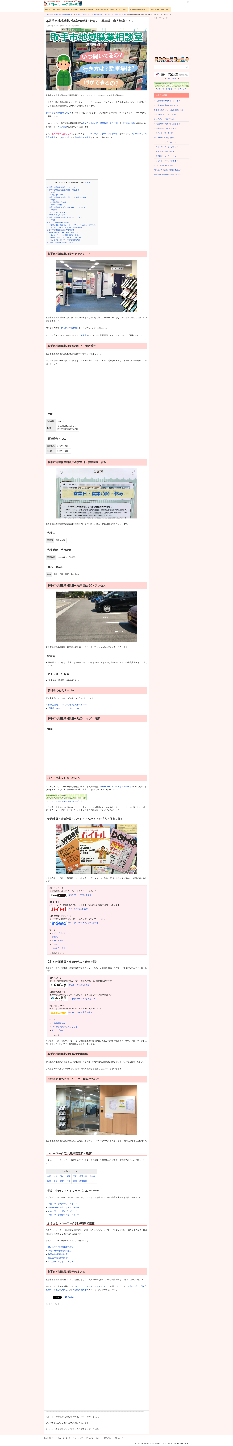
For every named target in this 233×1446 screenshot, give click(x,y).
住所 (52, 192)
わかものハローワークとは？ (166, 151)
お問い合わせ (118, 1438)
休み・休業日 (56, 205)
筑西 (68, 1176)
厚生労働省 (171, 79)
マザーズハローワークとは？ (166, 147)
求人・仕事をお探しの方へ (58, 222)
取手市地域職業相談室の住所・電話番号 (63, 190)
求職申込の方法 (102, 9)
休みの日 (94, 123)
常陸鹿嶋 (83, 1181)
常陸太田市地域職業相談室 (59, 1251)
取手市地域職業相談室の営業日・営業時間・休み (66, 197)
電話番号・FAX (56, 195)
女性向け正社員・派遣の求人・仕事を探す (66, 227)
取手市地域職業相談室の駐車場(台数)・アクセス (66, 207)
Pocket (71, 1297)
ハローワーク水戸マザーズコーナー (63, 1204)
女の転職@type (58, 1023)
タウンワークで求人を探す (80, 895)
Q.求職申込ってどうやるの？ (165, 115)
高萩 (62, 1181)
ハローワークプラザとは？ (165, 142)
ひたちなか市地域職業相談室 (60, 1247)
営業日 (85, 123)
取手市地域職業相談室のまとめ (60, 242)
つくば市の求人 (64, 137)
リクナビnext (57, 1030)
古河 (68, 1181)
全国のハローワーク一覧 (163, 133)
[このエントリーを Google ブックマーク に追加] (66, 1297)
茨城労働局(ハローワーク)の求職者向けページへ (69, 705)
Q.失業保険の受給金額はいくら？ (167, 105)
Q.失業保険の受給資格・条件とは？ (167, 101)
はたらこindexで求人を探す (80, 1012)
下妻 (75, 1176)
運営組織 (107, 1438)
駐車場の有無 (129, 123)
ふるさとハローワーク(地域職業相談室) (65, 240)
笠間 (55, 1176)
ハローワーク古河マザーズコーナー (63, 1211)
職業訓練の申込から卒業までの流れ (167, 174)
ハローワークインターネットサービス (103, 134)
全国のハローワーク (52, 9)
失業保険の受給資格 (70, 9)
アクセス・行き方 (57, 212)
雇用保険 (50, 113)
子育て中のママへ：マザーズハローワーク (66, 237)
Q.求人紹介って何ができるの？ (166, 119)
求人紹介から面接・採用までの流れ (167, 170)
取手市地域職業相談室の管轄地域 (60, 230)
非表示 (87, 182)
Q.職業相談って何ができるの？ (166, 128)
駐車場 (53, 210)
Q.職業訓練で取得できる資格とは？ (167, 124)
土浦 (55, 1181)
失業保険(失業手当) (63, 113)
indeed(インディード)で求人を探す (83, 923)
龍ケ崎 (92, 1176)
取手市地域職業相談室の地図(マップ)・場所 (64, 217)
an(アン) (55, 937)
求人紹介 (65, 328)
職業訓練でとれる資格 (118, 9)
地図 (52, 220)
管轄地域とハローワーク (160, 9)
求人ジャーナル (59, 948)
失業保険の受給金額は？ (139, 9)
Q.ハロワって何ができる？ (164, 165)
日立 (62, 1176)
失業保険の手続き (87, 9)
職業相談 (75, 328)
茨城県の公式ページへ (56, 215)
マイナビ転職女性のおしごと (64, 1027)
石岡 (75, 1181)
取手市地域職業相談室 (58, 1254)
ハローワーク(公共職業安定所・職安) (64, 235)
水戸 (49, 1176)
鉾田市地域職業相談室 (58, 1258)
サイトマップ (78, 1438)
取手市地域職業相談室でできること (61, 187)
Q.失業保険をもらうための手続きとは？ (169, 110)
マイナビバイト (59, 933)
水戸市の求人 (137, 134)
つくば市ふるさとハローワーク (61, 1262)
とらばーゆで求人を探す (79, 985)
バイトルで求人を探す (78, 909)
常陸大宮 (83, 1176)
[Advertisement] (96, 159)
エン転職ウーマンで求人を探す (81, 999)
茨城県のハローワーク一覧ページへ (63, 708)
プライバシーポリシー (93, 1438)
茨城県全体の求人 (82, 137)
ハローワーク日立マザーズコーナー (63, 1207)
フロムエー (57, 944)
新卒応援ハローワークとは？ (166, 156)
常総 (49, 1181)
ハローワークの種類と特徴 (164, 138)
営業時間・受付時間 (109, 123)
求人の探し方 (48, 1438)
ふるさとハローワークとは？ (166, 161)
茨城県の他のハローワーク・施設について (64, 233)
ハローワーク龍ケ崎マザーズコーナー (64, 1215)
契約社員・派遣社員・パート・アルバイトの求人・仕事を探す (73, 225)
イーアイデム (58, 941)
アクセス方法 (61, 127)
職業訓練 (84, 335)
